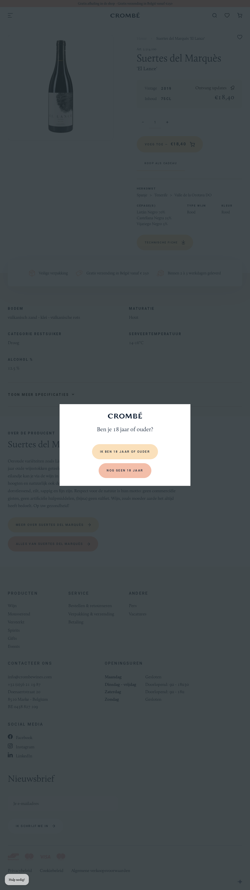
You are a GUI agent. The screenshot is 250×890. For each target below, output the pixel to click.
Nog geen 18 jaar (125, 470)
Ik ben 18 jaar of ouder (125, 451)
